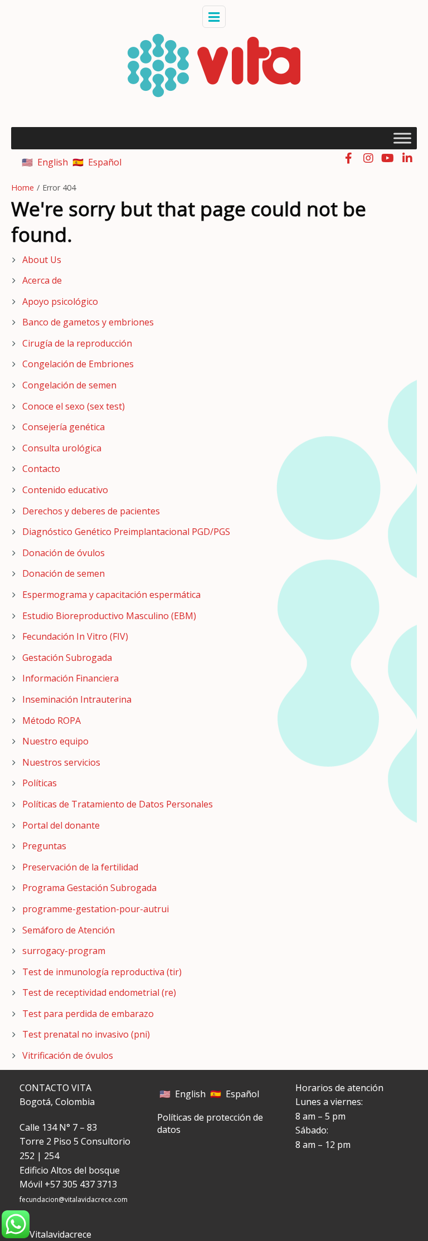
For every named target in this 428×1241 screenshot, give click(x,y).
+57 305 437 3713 (81, 1184)
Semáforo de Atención (68, 930)
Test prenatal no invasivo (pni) (86, 1034)
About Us (41, 260)
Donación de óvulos (63, 553)
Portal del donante (61, 825)
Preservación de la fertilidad (80, 867)
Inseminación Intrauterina (77, 699)
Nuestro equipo (55, 741)
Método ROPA (51, 720)
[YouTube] (387, 158)
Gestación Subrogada (67, 657)
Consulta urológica (61, 448)
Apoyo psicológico (60, 301)
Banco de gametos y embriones (88, 322)
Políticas (39, 783)
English (52, 162)
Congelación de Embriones (78, 364)
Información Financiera (70, 678)
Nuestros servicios (61, 762)
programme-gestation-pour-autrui (95, 909)
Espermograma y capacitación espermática (111, 594)
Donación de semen (63, 573)
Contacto (41, 469)
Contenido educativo (65, 490)
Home (22, 187)
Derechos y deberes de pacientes (91, 511)
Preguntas (44, 846)
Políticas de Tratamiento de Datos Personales (117, 804)
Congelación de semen (69, 385)
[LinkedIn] (407, 158)
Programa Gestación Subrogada (89, 888)
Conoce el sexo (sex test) (73, 406)
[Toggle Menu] (402, 138)
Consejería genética (63, 427)
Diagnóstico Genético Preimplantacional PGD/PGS (126, 531)
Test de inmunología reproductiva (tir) (102, 972)
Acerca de (42, 280)
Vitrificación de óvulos (67, 1055)
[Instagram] (368, 158)
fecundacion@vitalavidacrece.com (74, 1199)
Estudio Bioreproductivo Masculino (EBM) (109, 616)
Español (104, 162)
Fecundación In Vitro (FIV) (75, 636)
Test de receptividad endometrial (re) (99, 992)
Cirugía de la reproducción (77, 343)
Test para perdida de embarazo (88, 1014)
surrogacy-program (63, 951)
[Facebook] (348, 158)
